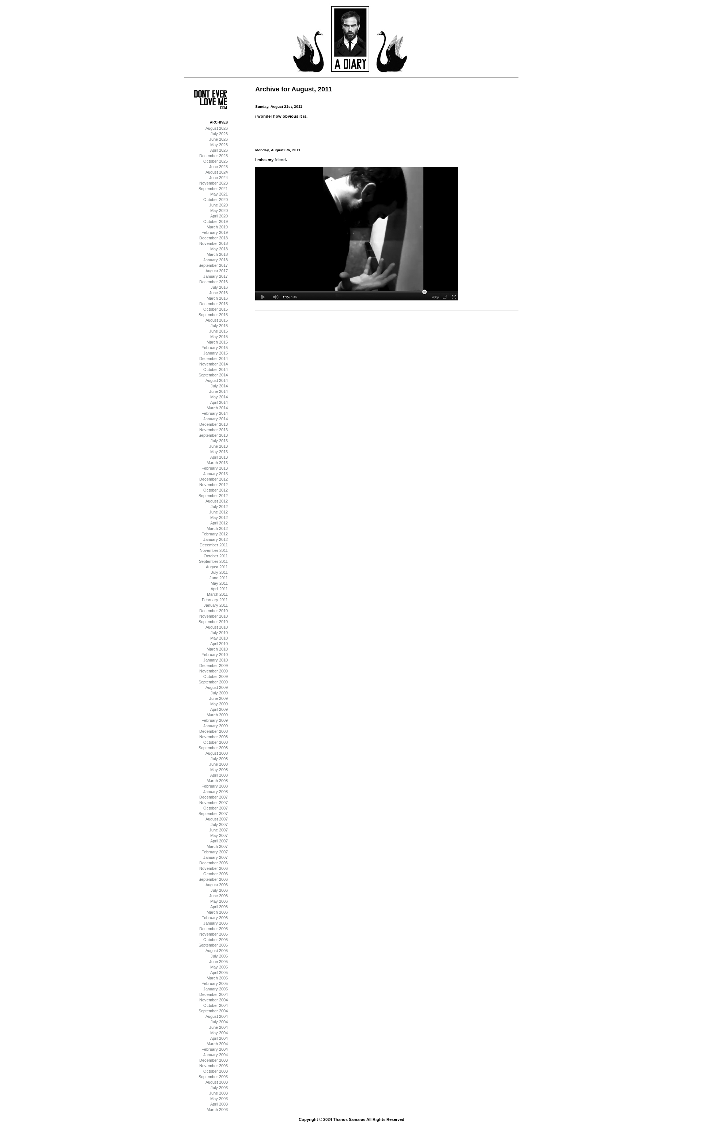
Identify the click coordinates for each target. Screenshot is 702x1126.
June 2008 (218, 764)
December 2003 (213, 1060)
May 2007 (219, 835)
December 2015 (213, 304)
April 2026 (219, 150)
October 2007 (215, 808)
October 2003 (215, 1071)
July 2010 (219, 632)
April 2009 (219, 709)
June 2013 (218, 446)
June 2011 (219, 578)
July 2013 (219, 441)
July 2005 (219, 956)
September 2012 (213, 495)
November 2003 (213, 1066)
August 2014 (216, 380)
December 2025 (213, 155)
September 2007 (213, 813)
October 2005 (215, 939)
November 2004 (213, 1000)
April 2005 (219, 972)
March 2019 (217, 227)
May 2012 (219, 517)
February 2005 (214, 983)
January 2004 (215, 1055)
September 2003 (213, 1076)
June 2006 (218, 896)
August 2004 (216, 1016)
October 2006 (215, 874)
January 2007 (215, 857)
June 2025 (218, 166)
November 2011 (214, 550)
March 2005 (217, 978)
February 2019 (214, 232)
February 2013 (214, 468)
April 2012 (219, 523)
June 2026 (218, 139)
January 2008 (215, 791)
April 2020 (219, 216)
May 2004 (219, 1033)
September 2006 (213, 879)
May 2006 (219, 901)
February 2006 (214, 917)
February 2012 (214, 534)
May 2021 (219, 194)
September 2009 (213, 682)
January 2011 (216, 605)
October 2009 (215, 676)
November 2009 (213, 671)
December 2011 (214, 545)
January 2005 (215, 989)
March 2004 (217, 1044)
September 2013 (213, 435)
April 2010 (219, 643)
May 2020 (219, 210)
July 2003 (219, 1087)
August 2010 (216, 627)
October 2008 (215, 742)
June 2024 (218, 177)
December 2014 (213, 358)
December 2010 (213, 611)
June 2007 (218, 830)
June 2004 (218, 1027)
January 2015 (215, 353)
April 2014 (219, 402)
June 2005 (218, 961)
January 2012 (215, 539)
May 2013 (219, 452)
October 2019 (215, 221)
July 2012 (219, 506)
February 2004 (214, 1049)
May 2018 (219, 249)
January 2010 (215, 660)
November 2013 (213, 430)
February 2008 (214, 786)
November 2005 (213, 934)
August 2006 (216, 885)
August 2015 (216, 320)
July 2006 (219, 890)
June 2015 (218, 331)
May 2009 (219, 704)
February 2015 (214, 347)
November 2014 (213, 364)
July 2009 (219, 693)
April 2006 (219, 907)
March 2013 (217, 462)
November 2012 (213, 484)
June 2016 (218, 293)
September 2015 (213, 314)
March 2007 (217, 846)
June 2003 (218, 1093)
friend (280, 160)
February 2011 (215, 600)
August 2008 (216, 753)
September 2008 (213, 748)
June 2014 (218, 391)
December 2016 (213, 282)
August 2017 (216, 271)
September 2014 (213, 375)
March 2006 (217, 912)
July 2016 (219, 287)
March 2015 (217, 342)
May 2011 (219, 583)
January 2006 (215, 923)
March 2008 (217, 780)
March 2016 (217, 298)
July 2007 (219, 824)
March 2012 (217, 528)
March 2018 (217, 254)
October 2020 (215, 199)
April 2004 (219, 1038)
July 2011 (219, 572)
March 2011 (217, 594)
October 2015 (215, 309)
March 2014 (217, 408)
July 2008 (219, 759)
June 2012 (218, 512)
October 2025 (215, 161)
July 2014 (219, 386)
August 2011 (217, 567)
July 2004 (219, 1022)
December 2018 (213, 238)
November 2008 (213, 737)
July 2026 (219, 134)
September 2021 (213, 188)
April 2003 (219, 1104)
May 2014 (219, 397)
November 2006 (213, 868)
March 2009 (217, 715)
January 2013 (215, 473)
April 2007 (219, 841)
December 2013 (213, 424)
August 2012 (216, 501)
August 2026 (216, 128)
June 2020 (218, 205)
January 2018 (215, 260)
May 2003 (219, 1098)
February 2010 (214, 654)
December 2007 (213, 797)
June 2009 (218, 698)
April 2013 (219, 457)
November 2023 (213, 183)
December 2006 (213, 863)
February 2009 (214, 720)
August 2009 (216, 687)
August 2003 (216, 1082)
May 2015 (219, 336)
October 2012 (215, 490)
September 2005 (213, 945)
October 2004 (215, 1005)
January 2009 (215, 726)
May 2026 (219, 145)
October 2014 (215, 369)
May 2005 (219, 967)
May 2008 (219, 769)
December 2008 (213, 731)
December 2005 (213, 928)
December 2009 (213, 665)
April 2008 (219, 775)
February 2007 (214, 852)
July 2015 (219, 325)
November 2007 (213, 802)
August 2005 (216, 950)
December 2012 (213, 479)
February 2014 (214, 413)
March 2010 (217, 649)
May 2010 (219, 638)
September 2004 (213, 1011)
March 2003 (217, 1109)
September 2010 (213, 621)
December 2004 (213, 994)
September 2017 (213, 265)
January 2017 (215, 276)
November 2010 (213, 616)
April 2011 (219, 589)
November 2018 (213, 243)
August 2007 (216, 819)
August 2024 (216, 172)
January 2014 (215, 419)
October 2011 (216, 556)
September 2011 (213, 561)
